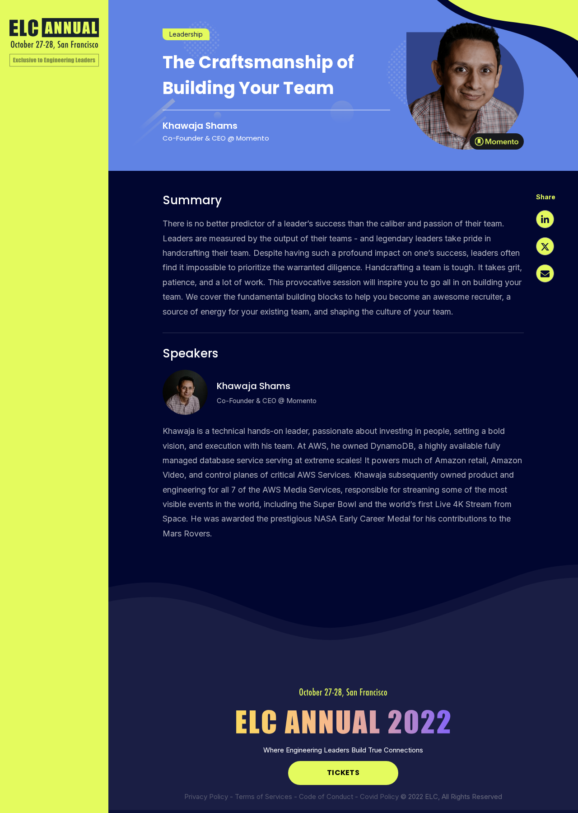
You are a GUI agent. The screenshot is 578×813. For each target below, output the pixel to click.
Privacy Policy (206, 796)
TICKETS (343, 772)
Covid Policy (379, 796)
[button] (545, 220)
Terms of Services (263, 796)
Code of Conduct (326, 796)
